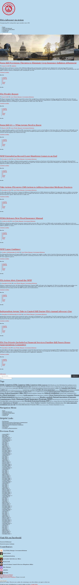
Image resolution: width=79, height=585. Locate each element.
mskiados (14, 65)
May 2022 (4, 486)
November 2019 (6, 521)
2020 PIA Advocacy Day (53, 385)
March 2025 (5, 447)
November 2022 (6, 479)
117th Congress (19, 385)
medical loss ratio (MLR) (35, 397)
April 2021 (4, 501)
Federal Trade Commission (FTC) (67, 393)
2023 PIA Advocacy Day (35, 386)
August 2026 (5, 434)
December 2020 (6, 506)
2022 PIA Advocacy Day (24, 386)
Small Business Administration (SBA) (57, 403)
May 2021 (4, 500)
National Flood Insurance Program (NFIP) (34, 399)
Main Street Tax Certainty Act (23, 397)
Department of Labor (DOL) (23, 391)
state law (10, 404)
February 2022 (5, 489)
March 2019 (5, 530)
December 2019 (6, 519)
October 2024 (5, 452)
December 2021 (6, 492)
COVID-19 (39, 390)
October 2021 (5, 494)
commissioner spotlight (28, 390)
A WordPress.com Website (6, 574)
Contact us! (5, 31)
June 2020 (4, 513)
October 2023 (5, 466)
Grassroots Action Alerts (8, 29)
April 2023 (5, 473)
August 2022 (5, 482)
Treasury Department (54, 404)
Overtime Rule (4, 401)
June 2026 (4, 435)
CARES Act (4, 390)
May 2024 (4, 458)
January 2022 (5, 491)
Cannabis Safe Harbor (68, 388)
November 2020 (6, 507)
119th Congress (42, 385)
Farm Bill (46, 391)
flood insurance (9, 395)
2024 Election (52, 386)
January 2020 (5, 518)
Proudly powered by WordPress (8, 577)
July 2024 (4, 456)
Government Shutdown (19, 395)
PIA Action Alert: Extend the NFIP (16, 280)
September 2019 (6, 523)
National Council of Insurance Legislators (12, 424)
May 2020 (4, 514)
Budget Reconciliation (37, 388)
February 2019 (5, 531)
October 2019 (5, 522)
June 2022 (4, 485)
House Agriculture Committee (41, 395)
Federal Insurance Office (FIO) (16, 393)
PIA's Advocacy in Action (12, 20)
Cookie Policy (34, 584)
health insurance (29, 395)
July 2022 (4, 484)
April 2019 (4, 529)
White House (62, 404)
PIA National (5, 421)
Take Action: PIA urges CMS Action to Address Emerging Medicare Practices (36, 187)
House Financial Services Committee (61, 395)
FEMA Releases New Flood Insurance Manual (21, 218)
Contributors (5, 30)
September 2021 (6, 495)
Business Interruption (49, 388)
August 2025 (5, 441)
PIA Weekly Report (9, 94)
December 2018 (6, 533)
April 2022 (5, 487)
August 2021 (5, 496)
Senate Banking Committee (39, 403)
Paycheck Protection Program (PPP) (37, 401)
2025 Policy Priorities (8, 388)
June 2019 (4, 526)
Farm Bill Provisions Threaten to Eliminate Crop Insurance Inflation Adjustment (38, 63)
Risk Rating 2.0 (8, 403)
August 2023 (5, 469)
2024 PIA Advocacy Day (59, 386)
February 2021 (5, 503)
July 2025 (4, 442)
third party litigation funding (44, 404)
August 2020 (5, 510)
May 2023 (4, 472)
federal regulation (52, 393)
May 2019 (4, 528)
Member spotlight (46, 397)
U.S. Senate (5, 427)
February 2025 (5, 448)
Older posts (3, 374)
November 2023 (6, 465)
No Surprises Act (74, 399)
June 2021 (4, 499)
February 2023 (5, 475)
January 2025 (5, 449)
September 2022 (6, 481)
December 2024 (6, 450)
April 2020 (5, 515)
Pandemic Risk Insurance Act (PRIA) (16, 401)
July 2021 (4, 497)
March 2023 (5, 474)
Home (3, 27)
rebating (55, 401)
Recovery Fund (61, 401)
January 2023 (5, 477)
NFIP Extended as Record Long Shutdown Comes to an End (28, 156)
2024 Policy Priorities (69, 386)
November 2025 (6, 437)
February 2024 (5, 462)
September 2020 (6, 509)
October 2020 (5, 508)
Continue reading (4, 72)
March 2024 (5, 460)
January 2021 (5, 504)
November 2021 (6, 493)
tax (14, 404)
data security (63, 390)
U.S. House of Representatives (9, 428)
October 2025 (5, 438)
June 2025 (4, 443)
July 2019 (4, 525)
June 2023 (4, 471)
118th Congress (31, 385)
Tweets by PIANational (5, 541)
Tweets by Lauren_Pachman (7, 543)
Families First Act (40, 391)
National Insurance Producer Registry (11, 423)
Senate (15, 403)
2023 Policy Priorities (45, 386)
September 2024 (6, 453)
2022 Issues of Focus (11, 386)
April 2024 (4, 459)
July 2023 (4, 470)
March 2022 (5, 488)
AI (31, 388)
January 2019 (5, 532)
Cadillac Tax (58, 388)
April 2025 (5, 445)
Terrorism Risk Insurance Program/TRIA (27, 404)
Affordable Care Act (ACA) (25, 388)
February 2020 (5, 517)
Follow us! (75, 376)
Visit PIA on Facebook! (11, 538)
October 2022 (5, 480)
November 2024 (6, 451)
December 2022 (6, 478)
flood (1, 395)
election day (34, 391)
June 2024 (4, 457)
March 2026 (5, 436)
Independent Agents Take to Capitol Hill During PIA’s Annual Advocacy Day (36, 311)
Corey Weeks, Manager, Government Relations (22, 97)
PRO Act (51, 401)
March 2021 (5, 502)
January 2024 (5, 463)
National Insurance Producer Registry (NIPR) (61, 399)
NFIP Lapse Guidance (10, 249)
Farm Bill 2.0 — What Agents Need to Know (20, 125)
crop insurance (49, 390)
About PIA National (7, 28)
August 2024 (5, 455)
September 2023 (6, 467)
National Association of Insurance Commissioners (14, 422)
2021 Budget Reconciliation (66, 385)
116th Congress (6, 385)
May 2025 (4, 444)
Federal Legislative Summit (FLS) (36, 393)
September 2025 (6, 440)
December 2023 (6, 464)
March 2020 (5, 516)
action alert (15, 388)
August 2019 (5, 524)
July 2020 (4, 511)
